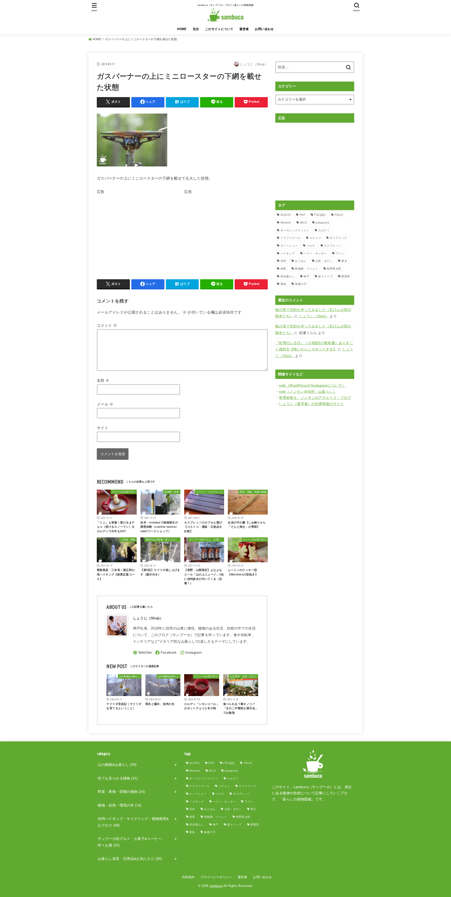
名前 (103, 380)
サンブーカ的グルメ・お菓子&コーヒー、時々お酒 (131, 842)
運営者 (244, 29)
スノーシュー (289, 245)
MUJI (303, 222)
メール (105, 404)
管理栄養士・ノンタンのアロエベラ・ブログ (315, 398)
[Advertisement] (136, 228)
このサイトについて (219, 29)
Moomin (285, 222)
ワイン (339, 253)
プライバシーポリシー (216, 877)
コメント (107, 325)
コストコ (315, 238)
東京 (344, 261)
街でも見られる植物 (118, 778)
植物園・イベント (306, 268)
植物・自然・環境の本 (119, 805)
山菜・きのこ (324, 261)
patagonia (322, 222)
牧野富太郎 (334, 268)
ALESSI (285, 214)
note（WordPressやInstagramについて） (312, 385)
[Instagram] (191, 652)
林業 (283, 268)
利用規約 (188, 877)
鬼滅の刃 (300, 284)
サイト (102, 428)
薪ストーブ (325, 276)
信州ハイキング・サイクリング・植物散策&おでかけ (133, 822)
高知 (283, 284)
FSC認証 (320, 214)
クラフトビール (290, 238)
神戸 (306, 276)
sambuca (216, 886)
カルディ (324, 230)
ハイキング (287, 253)
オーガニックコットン (294, 230)
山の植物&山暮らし (117, 765)
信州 (283, 261)
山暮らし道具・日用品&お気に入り (130, 859)
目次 (196, 29)
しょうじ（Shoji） (314, 316)
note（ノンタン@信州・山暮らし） (307, 391)
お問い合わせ (264, 29)
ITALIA (338, 214)
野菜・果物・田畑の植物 (121, 792)
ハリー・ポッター (315, 253)
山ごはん (300, 261)
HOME (182, 29)
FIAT (302, 214)
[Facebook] (166, 652)
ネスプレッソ (332, 245)
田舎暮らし (287, 276)
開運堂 (345, 276)
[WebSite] (142, 652)
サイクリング (338, 238)
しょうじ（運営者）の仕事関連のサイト (311, 404)
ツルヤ (311, 245)
